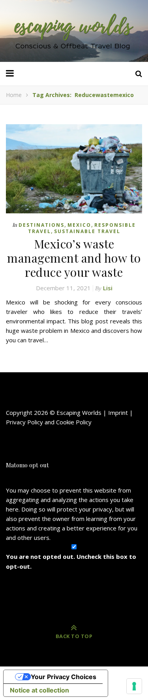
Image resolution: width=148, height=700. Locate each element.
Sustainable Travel (87, 231)
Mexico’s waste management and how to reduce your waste (74, 258)
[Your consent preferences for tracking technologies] (134, 686)
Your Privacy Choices (63, 677)
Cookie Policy (74, 422)
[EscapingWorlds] (74, 31)
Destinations (41, 225)
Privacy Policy (24, 422)
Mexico (79, 225)
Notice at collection (39, 690)
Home (14, 95)
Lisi (107, 288)
